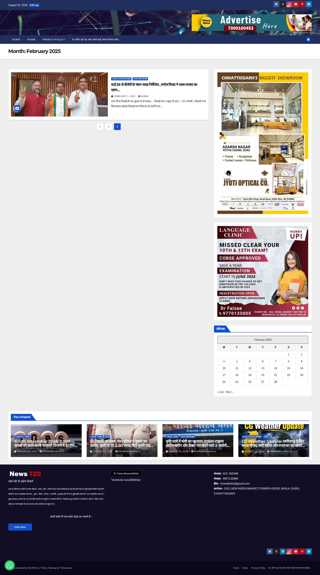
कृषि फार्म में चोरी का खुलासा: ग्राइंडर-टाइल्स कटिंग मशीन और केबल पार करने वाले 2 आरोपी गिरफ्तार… (196, 445)
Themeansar (66, 568)
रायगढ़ (107, 437)
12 (249, 368)
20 (262, 375)
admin (144, 96)
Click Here (20, 527)
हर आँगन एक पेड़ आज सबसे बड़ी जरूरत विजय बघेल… (96, 39)
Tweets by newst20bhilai (125, 479)
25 (236, 381)
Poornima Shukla (53, 451)
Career (18, 437)
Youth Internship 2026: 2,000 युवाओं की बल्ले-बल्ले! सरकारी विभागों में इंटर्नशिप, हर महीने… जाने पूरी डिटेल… (45, 445)
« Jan (220, 391)
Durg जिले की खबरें (140, 79)
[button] (10, 565)
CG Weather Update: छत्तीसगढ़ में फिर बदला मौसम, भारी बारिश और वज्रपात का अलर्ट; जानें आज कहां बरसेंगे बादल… (273, 445)
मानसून (266, 437)
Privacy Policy (54, 39)
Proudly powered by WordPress (23, 568)
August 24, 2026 (27, 451)
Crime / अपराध (96, 437)
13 (262, 368)
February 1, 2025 (125, 96)
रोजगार (27, 437)
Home (16, 39)
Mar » (229, 391)
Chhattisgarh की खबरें (121, 79)
